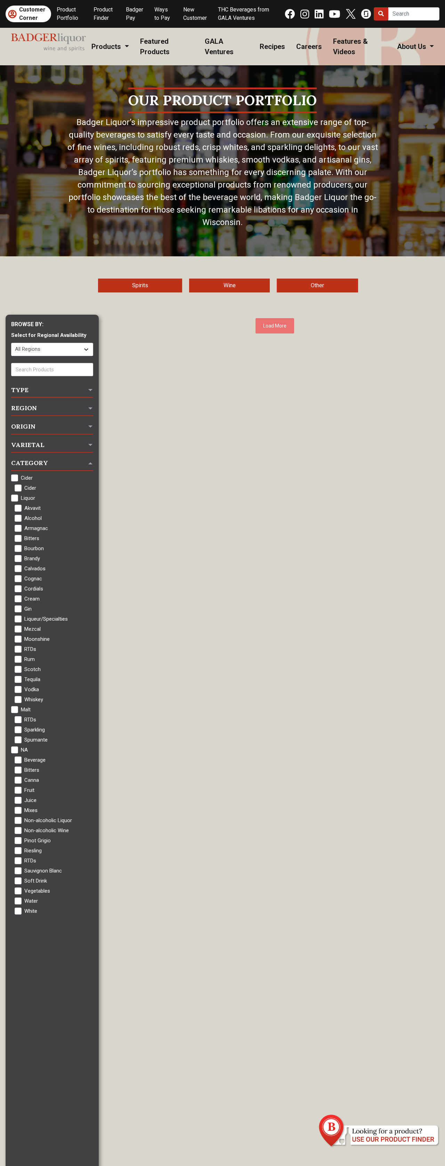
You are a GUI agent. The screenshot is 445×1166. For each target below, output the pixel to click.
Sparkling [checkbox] (34, 730)
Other (317, 285)
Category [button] (29, 463)
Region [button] (24, 408)
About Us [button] (412, 46)
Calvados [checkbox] (35, 568)
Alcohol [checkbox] (33, 518)
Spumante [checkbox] (36, 740)
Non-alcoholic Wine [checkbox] (46, 830)
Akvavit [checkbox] (32, 508)
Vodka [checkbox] (31, 689)
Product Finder (103, 13)
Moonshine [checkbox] (37, 639)
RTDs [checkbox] (30, 649)
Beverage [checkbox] (35, 760)
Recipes (272, 46)
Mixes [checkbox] (31, 810)
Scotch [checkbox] (32, 669)
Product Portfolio (67, 13)
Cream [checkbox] (32, 599)
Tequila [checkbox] (32, 679)
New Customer (195, 13)
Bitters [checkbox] (31, 538)
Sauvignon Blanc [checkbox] (43, 871)
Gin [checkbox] (28, 609)
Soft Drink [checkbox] (35, 881)
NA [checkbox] (24, 750)
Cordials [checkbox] (33, 589)
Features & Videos (350, 46)
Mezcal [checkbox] (32, 629)
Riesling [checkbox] (33, 850)
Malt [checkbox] (26, 709)
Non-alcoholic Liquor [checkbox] (48, 820)
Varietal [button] (27, 445)
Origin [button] (23, 426)
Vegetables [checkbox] (37, 891)
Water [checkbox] (31, 901)
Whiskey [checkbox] (33, 699)
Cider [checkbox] (27, 478)
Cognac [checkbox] (33, 579)
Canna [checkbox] (31, 780)
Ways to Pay (162, 13)
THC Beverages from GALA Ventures (243, 13)
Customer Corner (32, 13)
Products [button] (107, 46)
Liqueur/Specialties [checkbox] (46, 619)
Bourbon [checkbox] (34, 548)
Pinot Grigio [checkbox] (37, 840)
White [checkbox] (30, 911)
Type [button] (20, 390)
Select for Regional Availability (49, 335)
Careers (309, 46)
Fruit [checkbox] (29, 790)
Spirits (140, 285)
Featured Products (155, 46)
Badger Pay (134, 13)
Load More (274, 326)
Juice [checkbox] (30, 800)
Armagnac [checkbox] (36, 528)
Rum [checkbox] (29, 659)
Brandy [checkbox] (32, 558)
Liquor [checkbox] (28, 498)
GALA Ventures (219, 46)
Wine (230, 285)
